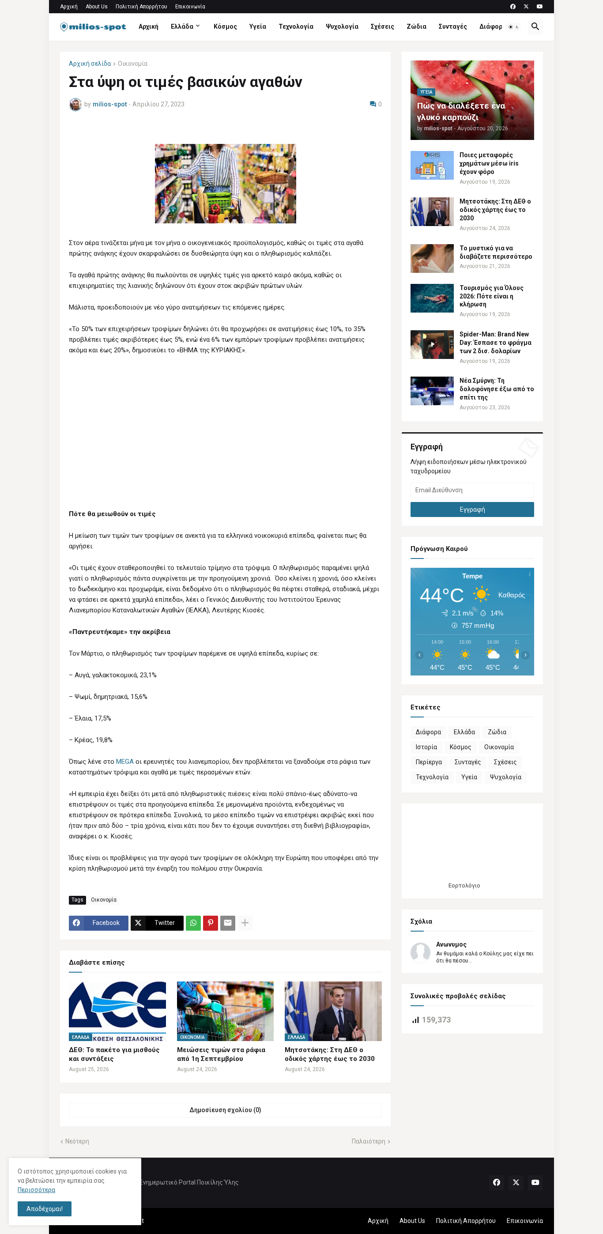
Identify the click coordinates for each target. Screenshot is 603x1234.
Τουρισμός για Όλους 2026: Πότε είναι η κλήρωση (492, 296)
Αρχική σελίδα (90, 63)
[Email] (227, 923)
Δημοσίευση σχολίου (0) (225, 1109)
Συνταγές (453, 26)
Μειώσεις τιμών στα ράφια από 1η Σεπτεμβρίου (221, 1054)
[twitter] (526, 6)
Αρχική (69, 7)
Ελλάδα (182, 26)
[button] (513, 27)
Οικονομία (132, 63)
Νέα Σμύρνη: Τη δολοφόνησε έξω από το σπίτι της (497, 389)
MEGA (126, 762)
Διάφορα (492, 26)
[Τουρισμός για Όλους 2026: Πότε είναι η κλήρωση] (432, 298)
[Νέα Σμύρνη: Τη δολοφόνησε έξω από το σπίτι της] (432, 391)
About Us (97, 7)
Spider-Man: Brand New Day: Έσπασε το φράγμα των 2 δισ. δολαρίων (495, 343)
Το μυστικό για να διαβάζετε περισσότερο (496, 252)
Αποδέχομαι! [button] (44, 1208)
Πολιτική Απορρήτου (141, 7)
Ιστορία (426, 747)
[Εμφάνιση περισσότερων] (245, 923)
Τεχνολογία (296, 26)
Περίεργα (429, 762)
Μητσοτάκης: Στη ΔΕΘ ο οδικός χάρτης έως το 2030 (330, 1054)
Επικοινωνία (190, 7)
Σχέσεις (382, 26)
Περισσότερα (36, 1189)
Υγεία (257, 26)
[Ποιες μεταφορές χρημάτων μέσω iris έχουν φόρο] (432, 165)
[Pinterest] (210, 923)
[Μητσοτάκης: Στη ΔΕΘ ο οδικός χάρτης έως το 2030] (432, 211)
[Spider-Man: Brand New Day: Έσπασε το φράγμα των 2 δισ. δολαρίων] (432, 344)
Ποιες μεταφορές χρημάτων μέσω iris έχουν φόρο (489, 163)
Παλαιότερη (368, 1141)
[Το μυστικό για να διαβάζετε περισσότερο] (432, 258)
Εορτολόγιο (464, 885)
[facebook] (513, 6)
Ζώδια (416, 26)
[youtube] (540, 6)
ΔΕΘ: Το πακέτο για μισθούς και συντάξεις (114, 1054)
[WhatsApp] (193, 923)
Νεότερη (77, 1141)
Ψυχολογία (342, 26)
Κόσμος (225, 26)
